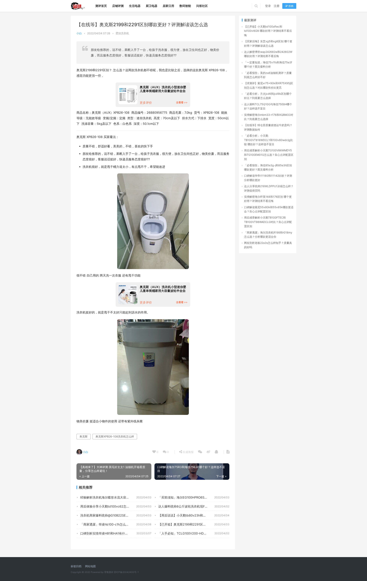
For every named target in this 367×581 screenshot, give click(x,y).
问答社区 (202, 6)
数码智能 (185, 6)
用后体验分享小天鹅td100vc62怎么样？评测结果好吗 (115, 506)
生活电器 (134, 6)
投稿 (290, 5)
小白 (79, 33)
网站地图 (90, 566)
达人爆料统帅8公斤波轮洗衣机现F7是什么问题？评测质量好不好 (193, 506)
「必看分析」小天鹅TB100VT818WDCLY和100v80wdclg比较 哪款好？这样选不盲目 (268, 140)
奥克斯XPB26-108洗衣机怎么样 (115, 436)
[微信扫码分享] (200, 452)
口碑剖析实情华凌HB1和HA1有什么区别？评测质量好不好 (115, 533)
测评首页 (101, 6)
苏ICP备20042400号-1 (126, 572)
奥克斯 (84, 436)
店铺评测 (118, 6)
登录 (268, 6)
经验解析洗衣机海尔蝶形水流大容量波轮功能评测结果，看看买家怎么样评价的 (115, 497)
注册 (276, 6)
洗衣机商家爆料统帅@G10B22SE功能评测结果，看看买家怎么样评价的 (115, 515)
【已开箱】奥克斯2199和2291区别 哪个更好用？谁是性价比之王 (193, 524)
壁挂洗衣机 (122, 33)
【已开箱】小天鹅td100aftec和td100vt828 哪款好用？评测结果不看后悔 (268, 31)
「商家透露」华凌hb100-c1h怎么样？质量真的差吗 (115, 524)
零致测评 (108, 572)
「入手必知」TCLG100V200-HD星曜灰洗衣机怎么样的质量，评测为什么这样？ (193, 533)
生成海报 (187, 452)
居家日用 (168, 6)
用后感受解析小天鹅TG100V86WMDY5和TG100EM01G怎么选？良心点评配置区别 (268, 155)
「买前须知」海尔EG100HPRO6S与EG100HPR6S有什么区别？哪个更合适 (193, 497)
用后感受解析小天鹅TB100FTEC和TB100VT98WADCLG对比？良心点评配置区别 (268, 222)
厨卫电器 (151, 6)
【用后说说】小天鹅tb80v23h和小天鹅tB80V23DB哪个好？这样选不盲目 (193, 515)
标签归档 (76, 566)
